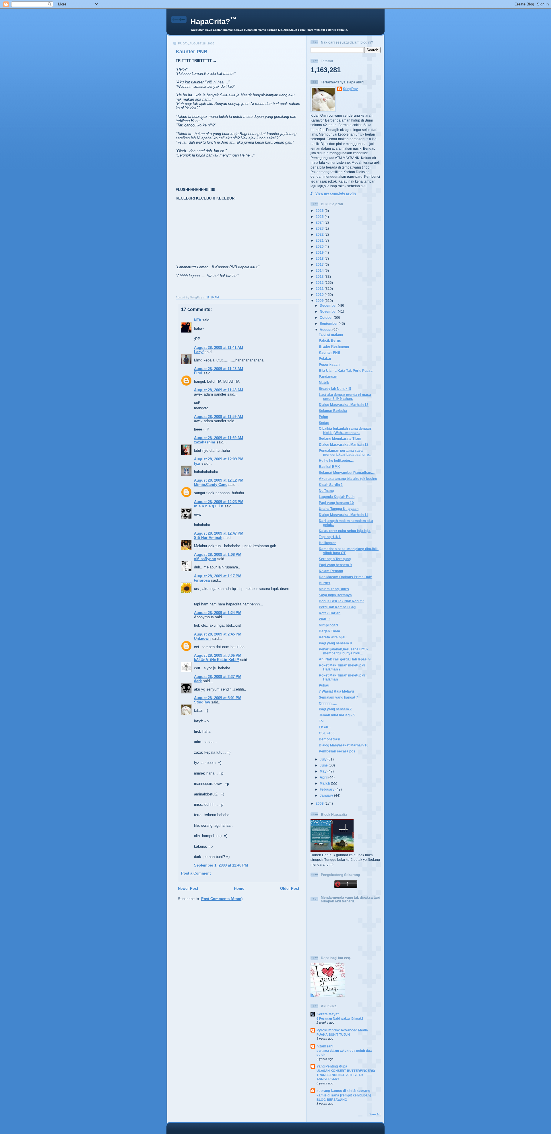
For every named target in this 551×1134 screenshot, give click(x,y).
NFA (197, 320)
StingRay (202, 702)
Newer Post (188, 888)
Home (239, 888)
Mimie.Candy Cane (210, 484)
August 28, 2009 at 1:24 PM (217, 613)
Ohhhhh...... (328, 703)
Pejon (323, 417)
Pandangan (328, 376)
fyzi (197, 463)
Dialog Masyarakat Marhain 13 (343, 404)
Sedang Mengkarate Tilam (340, 438)
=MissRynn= (205, 559)
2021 (320, 240)
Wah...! (324, 619)
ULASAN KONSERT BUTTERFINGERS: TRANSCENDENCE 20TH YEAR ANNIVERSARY (346, 1075)
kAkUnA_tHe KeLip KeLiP (216, 660)
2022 (320, 234)
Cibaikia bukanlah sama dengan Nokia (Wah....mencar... (345, 430)
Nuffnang (326, 490)
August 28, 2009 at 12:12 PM (218, 480)
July (323, 759)
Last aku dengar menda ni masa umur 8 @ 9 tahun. (345, 396)
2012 (320, 282)
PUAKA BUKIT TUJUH (333, 1034)
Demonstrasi (329, 739)
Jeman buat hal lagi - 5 (337, 715)
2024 (320, 222)
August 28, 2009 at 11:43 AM (218, 369)
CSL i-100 (327, 733)
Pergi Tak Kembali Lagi (337, 607)
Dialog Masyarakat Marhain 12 (343, 444)
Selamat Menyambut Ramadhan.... (347, 472)
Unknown (202, 638)
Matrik (324, 382)
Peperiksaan (329, 364)
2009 (320, 300)
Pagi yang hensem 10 (336, 503)
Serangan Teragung (335, 559)
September (329, 323)
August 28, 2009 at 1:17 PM (217, 576)
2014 (320, 270)
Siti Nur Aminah (208, 537)
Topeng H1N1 (330, 537)
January (327, 795)
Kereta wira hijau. (333, 637)
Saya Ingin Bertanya (335, 595)
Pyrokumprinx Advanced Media (342, 1030)
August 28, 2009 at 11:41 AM (218, 347)
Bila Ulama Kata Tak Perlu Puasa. (346, 370)
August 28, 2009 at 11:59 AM (218, 417)
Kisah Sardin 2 (331, 484)
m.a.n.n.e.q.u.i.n (208, 506)
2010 (320, 294)
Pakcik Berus (330, 340)
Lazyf (198, 352)
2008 (320, 803)
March (325, 783)
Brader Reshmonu (334, 346)
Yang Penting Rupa (332, 1066)
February (327, 789)
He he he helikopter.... (336, 460)
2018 (320, 258)
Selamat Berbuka (333, 410)
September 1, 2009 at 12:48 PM (221, 865)
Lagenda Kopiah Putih (336, 496)
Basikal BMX (329, 466)
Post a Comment (196, 873)
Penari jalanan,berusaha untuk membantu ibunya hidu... (343, 651)
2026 (320, 210)
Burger (324, 583)
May (323, 771)
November (329, 311)
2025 (320, 216)
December (329, 305)
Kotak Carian (329, 613)
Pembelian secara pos (337, 751)
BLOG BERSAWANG (332, 1099)
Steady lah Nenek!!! (335, 388)
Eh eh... (325, 727)
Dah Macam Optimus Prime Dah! (345, 577)
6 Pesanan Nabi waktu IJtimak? (340, 1018)
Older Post (289, 888)
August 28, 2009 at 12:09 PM (218, 459)
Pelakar (325, 358)
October (327, 317)
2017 (320, 264)
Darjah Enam (329, 631)
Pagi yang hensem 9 (335, 565)
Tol (321, 721)
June (324, 765)
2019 (320, 252)
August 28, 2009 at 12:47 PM (218, 533)
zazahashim (204, 442)
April (324, 777)
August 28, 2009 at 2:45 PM (217, 634)
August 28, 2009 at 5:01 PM (217, 698)
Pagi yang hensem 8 (335, 643)
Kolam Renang (331, 571)
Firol (198, 373)
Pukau (324, 685)
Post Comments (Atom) (221, 899)
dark (198, 681)
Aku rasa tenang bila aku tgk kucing (348, 478)
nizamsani (325, 1046)
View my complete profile (335, 193)
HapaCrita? (213, 21)
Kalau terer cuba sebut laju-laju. (344, 531)
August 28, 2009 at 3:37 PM (217, 676)
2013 (320, 276)
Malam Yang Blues (334, 589)
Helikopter (327, 543)
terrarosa (202, 580)
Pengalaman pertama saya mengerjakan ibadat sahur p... (345, 452)
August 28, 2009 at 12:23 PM (218, 502)
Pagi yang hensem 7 (335, 709)
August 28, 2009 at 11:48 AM (218, 390)
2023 (320, 228)
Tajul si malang (331, 334)
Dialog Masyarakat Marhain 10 (343, 745)
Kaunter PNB (191, 51)
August (326, 329)
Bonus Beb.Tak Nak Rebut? (341, 601)
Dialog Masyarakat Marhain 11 (343, 515)
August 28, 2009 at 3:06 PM (217, 655)
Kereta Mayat (328, 1014)
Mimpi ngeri (328, 625)
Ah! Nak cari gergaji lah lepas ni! (345, 659)
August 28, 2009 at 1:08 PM (217, 554)
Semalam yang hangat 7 (338, 697)
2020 (320, 246)
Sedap (324, 423)
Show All (375, 1114)
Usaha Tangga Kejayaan (338, 509)
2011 (320, 288)
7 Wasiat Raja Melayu (336, 691)
